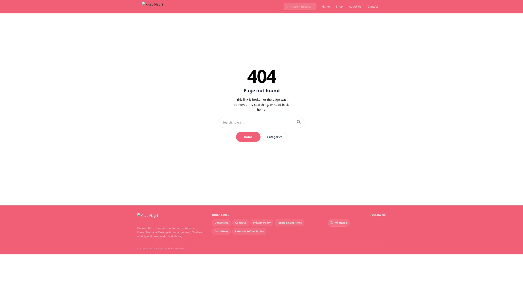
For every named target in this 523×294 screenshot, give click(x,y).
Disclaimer (221, 231)
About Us (355, 6)
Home (326, 6)
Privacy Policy (262, 222)
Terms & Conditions (289, 222)
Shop (339, 6)
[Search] (298, 122)
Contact (373, 6)
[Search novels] (287, 6)
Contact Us (221, 222)
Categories (274, 137)
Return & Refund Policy (249, 231)
